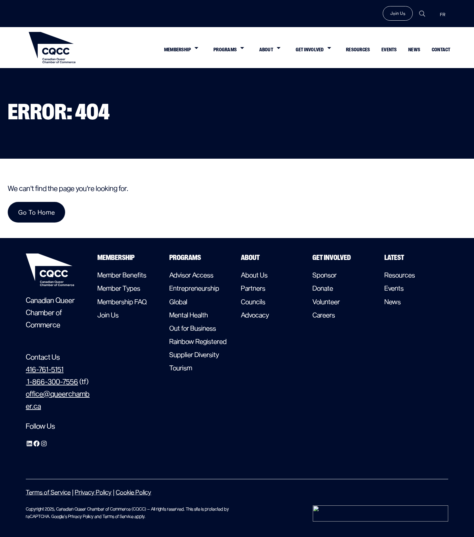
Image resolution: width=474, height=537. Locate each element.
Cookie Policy (133, 492)
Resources (358, 49)
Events (389, 49)
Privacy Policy (93, 492)
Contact (441, 49)
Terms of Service (48, 492)
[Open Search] (422, 13)
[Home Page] (52, 47)
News (414, 49)
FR (442, 14)
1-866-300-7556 (52, 381)
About (266, 49)
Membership (177, 49)
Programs (225, 49)
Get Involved (310, 49)
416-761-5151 (45, 369)
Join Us (397, 13)
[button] (196, 47)
